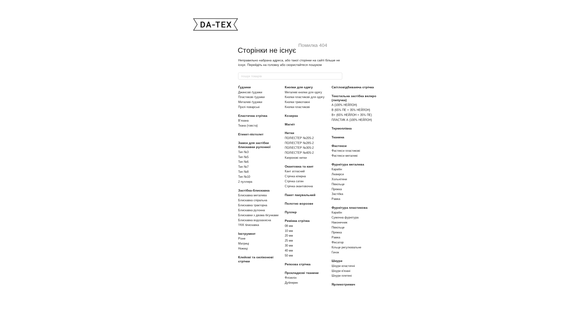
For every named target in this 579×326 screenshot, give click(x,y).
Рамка (336, 199)
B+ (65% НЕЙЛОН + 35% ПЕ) (352, 115)
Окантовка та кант (299, 166)
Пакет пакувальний (300, 195)
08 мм (289, 226)
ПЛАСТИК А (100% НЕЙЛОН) (352, 120)
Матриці (243, 243)
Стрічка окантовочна (299, 186)
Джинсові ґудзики (250, 92)
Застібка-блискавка (254, 190)
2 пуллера (245, 181)
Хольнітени (339, 179)
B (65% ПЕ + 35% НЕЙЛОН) (351, 110)
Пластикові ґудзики (251, 97)
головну (273, 65)
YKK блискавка (248, 225)
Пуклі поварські (249, 107)
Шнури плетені (342, 275)
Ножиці (243, 248)
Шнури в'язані (341, 271)
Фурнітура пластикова (350, 207)
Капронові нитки (296, 157)
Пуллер (291, 212)
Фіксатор (338, 242)
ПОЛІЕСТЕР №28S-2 (299, 143)
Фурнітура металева (348, 164)
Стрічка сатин (294, 181)
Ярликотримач (343, 284)
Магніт (290, 124)
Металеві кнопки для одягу (303, 92)
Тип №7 (243, 166)
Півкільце (338, 184)
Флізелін (291, 277)
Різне (241, 238)
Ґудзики (244, 87)
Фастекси (339, 146)
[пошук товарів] (338, 76)
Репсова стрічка (298, 264)
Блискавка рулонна (251, 210)
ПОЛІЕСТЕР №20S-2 (299, 138)
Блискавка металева (252, 195)
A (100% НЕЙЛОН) (344, 105)
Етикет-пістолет (250, 134)
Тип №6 (243, 161)
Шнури (337, 261)
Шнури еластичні (343, 266)
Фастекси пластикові (346, 150)
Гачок (335, 252)
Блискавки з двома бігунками (258, 215)
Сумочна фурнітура (345, 217)
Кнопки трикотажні (297, 102)
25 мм (289, 240)
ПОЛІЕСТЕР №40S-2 (299, 152)
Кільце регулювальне (346, 247)
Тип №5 (243, 157)
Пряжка (337, 189)
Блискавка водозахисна (254, 220)
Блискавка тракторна (252, 205)
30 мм (289, 245)
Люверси (338, 174)
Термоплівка (342, 128)
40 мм (289, 250)
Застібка (337, 194)
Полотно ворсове (299, 203)
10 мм (289, 231)
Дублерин (291, 282)
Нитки (289, 133)
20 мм (289, 235)
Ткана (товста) (248, 125)
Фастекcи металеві (345, 155)
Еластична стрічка (252, 115)
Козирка (291, 115)
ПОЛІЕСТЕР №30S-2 (299, 147)
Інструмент (247, 233)
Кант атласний (295, 171)
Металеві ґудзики (250, 102)
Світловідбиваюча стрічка (353, 87)
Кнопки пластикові (297, 107)
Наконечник (339, 222)
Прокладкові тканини (302, 273)
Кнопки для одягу (299, 87)
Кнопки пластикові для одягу (305, 97)
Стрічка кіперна (295, 176)
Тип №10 (244, 176)
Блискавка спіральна (252, 200)
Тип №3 (243, 152)
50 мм (289, 255)
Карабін (337, 169)
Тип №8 (243, 171)
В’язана (243, 120)
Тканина (338, 137)
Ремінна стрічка (297, 221)
